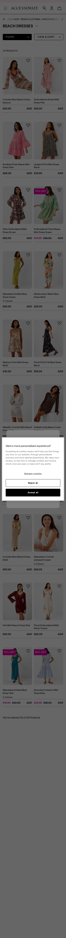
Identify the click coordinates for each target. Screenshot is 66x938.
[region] (33, 469)
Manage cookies (33, 474)
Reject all (33, 483)
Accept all (33, 492)
